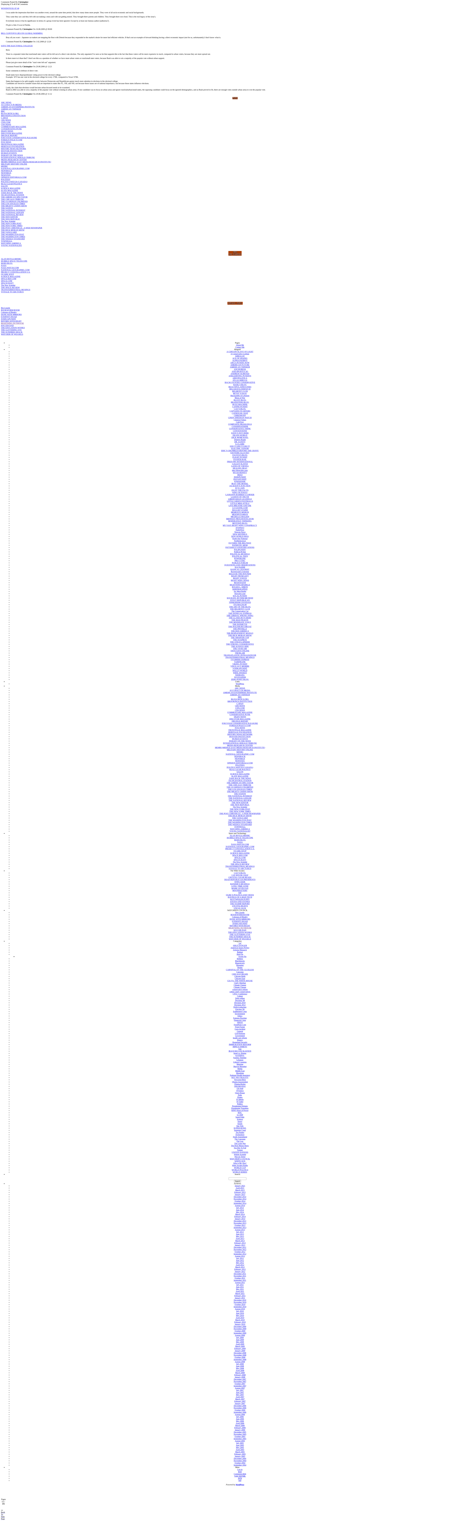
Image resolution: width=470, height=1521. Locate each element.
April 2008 (240, 1370)
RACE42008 (240, 567)
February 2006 (240, 1428)
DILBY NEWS (7, 131)
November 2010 (240, 1302)
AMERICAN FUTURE (239, 365)
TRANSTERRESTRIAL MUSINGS (15, 290)
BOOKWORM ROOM (10, 310)
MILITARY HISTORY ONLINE (14, 164)
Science (240, 1119)
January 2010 (240, 1324)
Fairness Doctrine (240, 1018)
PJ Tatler (240, 1102)
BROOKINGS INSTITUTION (13, 116)
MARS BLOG (7, 263)
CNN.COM (5, 122)
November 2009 (240, 1329)
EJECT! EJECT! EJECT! (240, 446)
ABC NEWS (6, 102)
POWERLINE (240, 558)
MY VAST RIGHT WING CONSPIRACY (240, 525)
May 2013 (240, 1236)
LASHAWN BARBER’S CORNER (239, 495)
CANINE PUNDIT (240, 407)
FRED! (240, 1022)
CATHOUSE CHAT (240, 413)
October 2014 (240, 1201)
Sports (239, 1124)
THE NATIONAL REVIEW (12, 215)
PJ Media (240, 1099)
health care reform (240, 1038)
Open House (240, 1093)
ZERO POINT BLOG (240, 679)
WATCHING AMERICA (11, 243)
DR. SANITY (240, 442)
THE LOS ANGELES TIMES (13, 204)
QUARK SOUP (7, 274)
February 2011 (240, 1296)
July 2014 (240, 1208)
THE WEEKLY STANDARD (13, 239)
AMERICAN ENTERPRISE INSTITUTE (18, 107)
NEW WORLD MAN (240, 536)
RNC (240, 1113)
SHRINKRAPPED (239, 589)
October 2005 (240, 1436)
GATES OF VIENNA (240, 466)
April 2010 (240, 1318)
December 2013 (240, 1221)
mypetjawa (240, 528)
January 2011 (240, 1298)
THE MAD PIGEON (239, 620)
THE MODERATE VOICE (240, 622)
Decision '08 (240, 1000)
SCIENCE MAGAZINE (10, 188)
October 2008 (240, 1357)
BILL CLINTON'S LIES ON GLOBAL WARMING (22, 33)
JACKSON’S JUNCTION (239, 486)
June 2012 (240, 1260)
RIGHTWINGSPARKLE (240, 585)
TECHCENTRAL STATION (12, 195)
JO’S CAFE (240, 488)
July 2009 (240, 1337)
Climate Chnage (240, 987)
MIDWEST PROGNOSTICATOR (240, 519)
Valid (240, 1476)
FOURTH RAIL (240, 459)
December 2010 (240, 1300)
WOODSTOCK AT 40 (10, 8)
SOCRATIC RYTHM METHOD (240, 598)
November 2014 (240, 1199)
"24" (240, 943)
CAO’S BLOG (240, 409)
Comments (240, 1474)
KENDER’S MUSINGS (240, 884)
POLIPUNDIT (240, 550)
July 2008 (240, 1364)
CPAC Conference (240, 994)
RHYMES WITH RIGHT (11, 321)
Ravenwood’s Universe (240, 572)
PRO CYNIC (240, 561)
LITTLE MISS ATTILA (239, 503)
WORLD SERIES (240, 1172)
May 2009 (240, 1342)
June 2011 (240, 1287)
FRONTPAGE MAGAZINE (12, 144)
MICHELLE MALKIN (240, 517)
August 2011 (240, 1282)
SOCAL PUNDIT (240, 596)
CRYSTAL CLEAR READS (239, 877)
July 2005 (240, 1443)
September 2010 (240, 1307)
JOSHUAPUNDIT (8, 319)
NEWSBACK (6, 171)
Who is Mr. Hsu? (240, 1163)
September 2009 (240, 1333)
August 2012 (240, 1256)
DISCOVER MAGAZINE (11, 133)
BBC (3, 111)
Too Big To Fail (240, 1148)
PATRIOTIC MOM (240, 545)
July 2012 (240, 1258)
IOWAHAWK (240, 481)
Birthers (240, 959)
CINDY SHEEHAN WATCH (240, 418)
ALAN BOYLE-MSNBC (11, 259)
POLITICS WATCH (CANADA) (14, 182)
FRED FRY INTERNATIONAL (240, 462)
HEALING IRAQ (240, 468)
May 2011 (240, 1289)
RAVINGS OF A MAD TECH (240, 897)
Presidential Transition (239, 1108)
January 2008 (240, 1377)
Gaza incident (240, 1029)
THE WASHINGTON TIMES (13, 237)
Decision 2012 (240, 1005)
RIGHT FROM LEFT (240, 576)
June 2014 (240, 1210)
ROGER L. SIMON (240, 587)
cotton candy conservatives (239, 992)
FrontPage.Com (240, 1025)
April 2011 (240, 1291)
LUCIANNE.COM (240, 508)
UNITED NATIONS (240, 1152)
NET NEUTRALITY (239, 1077)
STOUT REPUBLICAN (240, 600)
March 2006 (240, 1425)
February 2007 (240, 1401)
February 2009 (240, 1348)
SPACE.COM (6, 281)
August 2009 (240, 1335)
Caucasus (240, 972)
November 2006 (240, 1408)
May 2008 (240, 1368)
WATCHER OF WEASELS (12, 334)
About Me (240, 345)
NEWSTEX (6, 175)
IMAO (240, 475)
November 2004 (240, 1461)
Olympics (240, 1091)
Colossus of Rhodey (9, 312)
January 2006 (240, 1430)
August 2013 (240, 1230)
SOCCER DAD (7, 325)
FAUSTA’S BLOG (239, 455)
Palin (240, 1095)
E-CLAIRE (239, 444)
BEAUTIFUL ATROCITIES (240, 387)
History (240, 1040)
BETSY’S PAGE (240, 393)
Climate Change (240, 985)
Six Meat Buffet (240, 591)
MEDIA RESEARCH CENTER (14, 160)
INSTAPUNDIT (240, 479)
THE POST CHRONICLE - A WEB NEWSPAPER (21, 228)
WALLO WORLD (240, 671)
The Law (239, 1141)
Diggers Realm (240, 440)
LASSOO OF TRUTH (240, 497)
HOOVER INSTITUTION (11, 151)
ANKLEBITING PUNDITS (240, 376)
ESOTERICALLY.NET (239, 453)
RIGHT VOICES (240, 578)
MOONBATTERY (239, 890)
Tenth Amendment (240, 1137)
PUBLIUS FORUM (240, 563)
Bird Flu (240, 954)
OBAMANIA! (240, 1086)
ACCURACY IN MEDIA (11, 105)
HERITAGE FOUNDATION (12, 146)
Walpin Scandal (240, 1154)
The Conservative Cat (239, 611)
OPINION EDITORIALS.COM (13, 177)
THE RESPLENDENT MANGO (240, 633)
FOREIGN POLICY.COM (11, 140)
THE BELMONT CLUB (240, 609)
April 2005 (240, 1450)
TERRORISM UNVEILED (240, 602)
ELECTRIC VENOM (240, 448)
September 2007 (240, 1386)
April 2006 (240, 1423)
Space (240, 1121)
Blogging (240, 965)
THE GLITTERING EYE (11, 330)
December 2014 (240, 1197)
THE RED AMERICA (240, 631)
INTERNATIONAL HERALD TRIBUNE (18, 157)
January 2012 (240, 1271)
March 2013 (240, 1241)
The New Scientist (8, 221)
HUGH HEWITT (240, 473)
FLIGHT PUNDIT (239, 457)
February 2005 (240, 1454)
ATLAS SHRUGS (240, 380)
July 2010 (240, 1311)
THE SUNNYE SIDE (240, 646)
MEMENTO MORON (240, 512)
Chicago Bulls (239, 976)
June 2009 (240, 1340)
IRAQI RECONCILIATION (240, 1051)
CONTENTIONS (240, 431)
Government (240, 1036)
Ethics (240, 1016)
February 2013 (240, 1243)
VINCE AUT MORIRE (239, 666)
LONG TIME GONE (239, 886)
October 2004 (240, 1463)
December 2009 (240, 1326)
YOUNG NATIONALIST (11, 245)
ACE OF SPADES (239, 358)
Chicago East (240, 978)
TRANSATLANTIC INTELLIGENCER (240, 655)
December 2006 (240, 1406)
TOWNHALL (6, 241)
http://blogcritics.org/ (240, 470)
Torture (240, 1150)
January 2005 (240, 1456)
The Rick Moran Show (240, 1146)
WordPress (240, 684)
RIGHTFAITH (240, 583)
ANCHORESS (240, 369)
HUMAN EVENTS (9, 153)
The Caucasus (240, 1139)
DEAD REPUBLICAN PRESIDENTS (239, 879)
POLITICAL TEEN (240, 556)
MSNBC (4, 166)
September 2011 (240, 1280)
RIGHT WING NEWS (240, 580)
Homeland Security (239, 1042)
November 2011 (240, 1276)
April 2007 (240, 1397)
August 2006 (240, 1414)
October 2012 (240, 1252)
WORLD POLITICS (240, 1170)
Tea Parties (240, 1132)
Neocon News (240, 532)
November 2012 (240, 1249)
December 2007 (240, 1379)
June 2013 (240, 1234)
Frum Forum (240, 1027)
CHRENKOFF (240, 415)
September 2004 (240, 1465)
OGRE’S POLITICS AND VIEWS (240, 895)
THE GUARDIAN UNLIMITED (14, 201)
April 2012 (240, 1265)
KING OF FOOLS (239, 492)
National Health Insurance (240, 1075)
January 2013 (240, 1245)
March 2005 (240, 1452)
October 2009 (240, 1331)
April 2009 (240, 1344)
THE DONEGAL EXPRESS (240, 613)
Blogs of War (240, 398)
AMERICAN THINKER (11, 109)
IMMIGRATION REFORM (240, 1044)
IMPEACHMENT (240, 1047)
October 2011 (240, 1278)
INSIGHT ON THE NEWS (12, 155)
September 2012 (240, 1254)
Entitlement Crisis (240, 1011)
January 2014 (240, 1219)
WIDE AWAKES (240, 673)
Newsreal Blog (240, 1080)
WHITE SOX (240, 1161)
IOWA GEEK (240, 882)
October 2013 (240, 1225)
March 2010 (240, 1320)
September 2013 (240, 1228)
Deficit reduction (239, 1007)
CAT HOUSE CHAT (240, 875)
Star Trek (239, 1126)
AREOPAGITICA (240, 378)
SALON (4, 186)
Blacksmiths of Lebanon (239, 396)
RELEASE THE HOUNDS (240, 574)
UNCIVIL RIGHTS (240, 906)
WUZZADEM (240, 677)
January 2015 (240, 1195)
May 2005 (240, 1447)
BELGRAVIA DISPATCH (240, 389)
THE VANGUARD (9, 232)
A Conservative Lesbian (240, 354)
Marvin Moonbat (240, 1066)
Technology (240, 1135)
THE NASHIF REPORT (240, 904)
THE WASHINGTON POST (12, 234)
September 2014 (240, 1203)
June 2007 (240, 1392)
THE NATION (7, 208)
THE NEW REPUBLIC (10, 219)
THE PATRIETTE (240, 624)
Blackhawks (240, 961)
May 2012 (240, 1263)
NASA (3, 265)
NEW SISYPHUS (240, 534)
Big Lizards (5, 308)
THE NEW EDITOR (9, 217)
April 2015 (240, 1188)
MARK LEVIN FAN (239, 888)
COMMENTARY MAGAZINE (13, 127)
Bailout (240, 952)
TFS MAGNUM (240, 605)
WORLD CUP (240, 1168)
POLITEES (5, 179)
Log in (239, 1469)
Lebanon (239, 1060)
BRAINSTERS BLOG (240, 402)
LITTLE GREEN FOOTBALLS (240, 501)
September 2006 (240, 1412)
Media (239, 1069)
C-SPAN (4, 118)
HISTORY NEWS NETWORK (13, 149)
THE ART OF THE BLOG (240, 607)
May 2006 (240, 1421)
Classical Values (240, 420)
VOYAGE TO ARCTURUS (12, 292)
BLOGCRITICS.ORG (10, 113)
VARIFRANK (240, 662)
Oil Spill (240, 1088)
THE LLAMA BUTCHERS (240, 618)
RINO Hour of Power (239, 1110)
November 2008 (240, 1355)
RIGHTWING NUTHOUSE (12, 323)
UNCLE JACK (240, 908)
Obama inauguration (240, 1082)
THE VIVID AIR (240, 649)
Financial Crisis (240, 1020)
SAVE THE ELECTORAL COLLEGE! (17, 46)
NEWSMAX (6, 173)
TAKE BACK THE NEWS (12, 193)
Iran (239, 1049)
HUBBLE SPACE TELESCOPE (14, 261)
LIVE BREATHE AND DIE (240, 506)
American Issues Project (240, 948)
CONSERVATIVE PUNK (11, 129)
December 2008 (240, 1353)
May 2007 (240, 1395)
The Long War (240, 1143)
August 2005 (240, 1441)
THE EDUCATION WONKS (13, 328)
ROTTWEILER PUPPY (240, 899)
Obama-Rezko (240, 1084)
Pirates (239, 1097)
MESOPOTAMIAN (240, 514)
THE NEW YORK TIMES (11, 226)
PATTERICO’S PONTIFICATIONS (239, 547)
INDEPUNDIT (240, 477)
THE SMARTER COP (240, 638)
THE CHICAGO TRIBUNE (12, 199)
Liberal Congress (240, 1062)
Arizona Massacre (240, 950)
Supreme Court (240, 1130)
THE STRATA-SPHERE (240, 642)
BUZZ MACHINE (239, 404)
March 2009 (240, 1346)
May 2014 (240, 1212)
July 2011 (240, 1285)
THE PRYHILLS (240, 629)
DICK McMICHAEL (239, 437)
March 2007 (240, 1399)
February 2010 (240, 1322)
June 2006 (240, 1419)
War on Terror (240, 1157)
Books (239, 967)
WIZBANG (240, 675)
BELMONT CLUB (240, 391)
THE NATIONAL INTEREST (13, 210)
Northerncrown (240, 541)
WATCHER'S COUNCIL (240, 1159)
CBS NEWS (6, 120)
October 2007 (240, 1384)
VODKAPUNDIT (240, 668)
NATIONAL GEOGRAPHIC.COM (15, 168)
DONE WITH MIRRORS (11, 314)
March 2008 (240, 1373)
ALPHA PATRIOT (239, 360)
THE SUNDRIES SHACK (12, 332)
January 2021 (240, 1186)
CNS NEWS (6, 124)
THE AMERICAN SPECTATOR (14, 197)
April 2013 (240, 1239)
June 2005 (240, 1445)
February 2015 (240, 1192)
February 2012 (240, 1269)
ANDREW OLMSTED (240, 374)
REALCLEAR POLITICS (11, 184)
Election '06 (240, 1009)
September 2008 (240, 1359)
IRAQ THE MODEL (239, 484)
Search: (237, 1174)
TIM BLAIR (240, 653)
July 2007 (240, 1390)
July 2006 (240, 1417)
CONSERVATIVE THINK (240, 429)
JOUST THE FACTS (239, 490)
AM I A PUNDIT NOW (239, 363)
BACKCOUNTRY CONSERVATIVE (240, 382)
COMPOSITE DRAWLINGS (240, 424)
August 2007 (240, 1388)
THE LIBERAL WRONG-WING (240, 616)
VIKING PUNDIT (239, 664)
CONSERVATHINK (240, 426)
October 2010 (240, 1304)
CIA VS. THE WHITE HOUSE (240, 981)
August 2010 (240, 1309)
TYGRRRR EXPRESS (240, 660)
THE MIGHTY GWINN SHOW (14, 206)
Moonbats (240, 1073)
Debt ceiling (240, 998)
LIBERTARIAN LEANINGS (240, 499)
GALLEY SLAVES (240, 464)
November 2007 (240, 1381)
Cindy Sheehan (240, 983)
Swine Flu (242, 956)
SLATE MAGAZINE (9, 190)
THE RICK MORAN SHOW (12, 230)
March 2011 (240, 1293)
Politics (240, 1104)
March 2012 (240, 1267)
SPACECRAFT (7, 283)
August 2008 (240, 1362)
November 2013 (240, 1223)
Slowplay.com (239, 594)
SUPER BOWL (240, 1128)
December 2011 (240, 1274)
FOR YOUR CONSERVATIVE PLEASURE (19, 138)
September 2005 (240, 1439)
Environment (240, 1014)
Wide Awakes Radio (240, 1165)
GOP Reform (240, 1033)
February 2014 (240, 1217)
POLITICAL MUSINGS (240, 554)
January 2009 (240, 1351)
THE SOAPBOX (240, 640)
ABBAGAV (240, 356)
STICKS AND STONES (240, 901)
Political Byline (240, 552)
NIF (239, 893)
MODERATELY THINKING (240, 521)
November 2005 (240, 1434)
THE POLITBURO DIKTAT (240, 627)
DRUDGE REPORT (9, 135)
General (240, 1031)
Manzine (240, 1064)
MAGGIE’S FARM (240, 510)
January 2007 (240, 1403)
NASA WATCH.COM (10, 268)
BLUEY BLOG (240, 400)
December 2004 (240, 1458)
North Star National (239, 539)
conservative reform (240, 989)
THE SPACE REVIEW (10, 287)
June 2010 (240, 1313)
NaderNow (240, 530)
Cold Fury (240, 422)
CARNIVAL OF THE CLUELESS (240, 970)
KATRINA (239, 1055)
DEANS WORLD (240, 435)
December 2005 (240, 1432)
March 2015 (240, 1190)
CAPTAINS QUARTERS (240, 411)
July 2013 (240, 1232)
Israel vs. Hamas (240, 1053)
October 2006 (240, 1410)
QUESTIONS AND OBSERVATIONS (239, 565)
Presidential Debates (240, 1106)
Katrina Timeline (239, 1058)
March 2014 (240, 1214)
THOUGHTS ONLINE (239, 651)
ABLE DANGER (240, 945)
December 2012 (240, 1247)
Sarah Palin (239, 1117)
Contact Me (239, 347)
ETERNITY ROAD (9, 317)
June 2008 (240, 1366)
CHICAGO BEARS (240, 974)
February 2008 (240, 1375)
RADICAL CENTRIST (239, 569)
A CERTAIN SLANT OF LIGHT (240, 352)
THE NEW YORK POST (11, 223)
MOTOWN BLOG (239, 523)
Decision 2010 (240, 1003)
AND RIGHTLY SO (240, 371)
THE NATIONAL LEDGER (12, 212)
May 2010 (240, 1315)
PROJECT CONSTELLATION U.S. (15, 272)
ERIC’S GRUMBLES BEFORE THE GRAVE (240, 451)
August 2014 (240, 1206)
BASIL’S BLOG (240, 385)
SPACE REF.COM (8, 279)
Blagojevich (240, 963)
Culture (240, 996)
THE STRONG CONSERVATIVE (240, 644)
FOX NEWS (6, 142)
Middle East (240, 1071)
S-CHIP (240, 1115)
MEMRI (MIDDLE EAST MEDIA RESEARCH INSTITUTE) (26, 162)
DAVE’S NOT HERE (240, 433)
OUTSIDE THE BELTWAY (240, 543)
